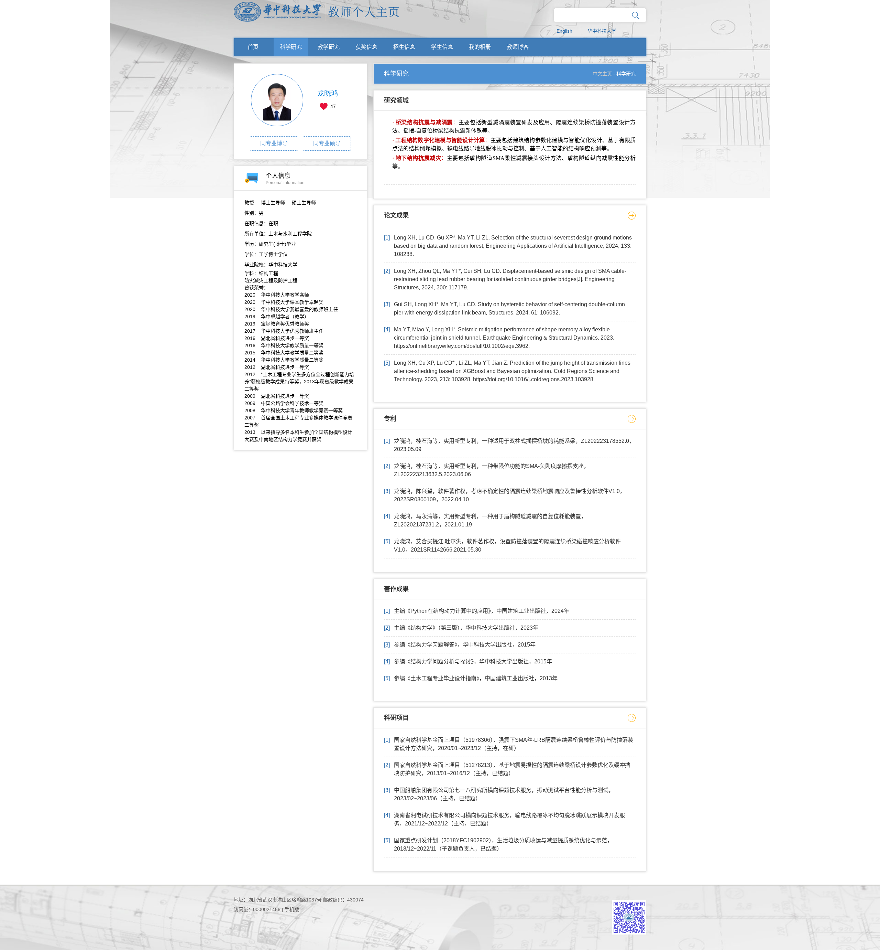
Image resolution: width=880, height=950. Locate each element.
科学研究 (291, 47)
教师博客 (518, 47)
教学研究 (329, 47)
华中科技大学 (601, 31)
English (564, 31)
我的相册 (480, 47)
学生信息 (442, 47)
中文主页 (602, 73)
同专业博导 (274, 143)
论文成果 (396, 215)
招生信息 (404, 47)
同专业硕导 (327, 143)
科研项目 (396, 717)
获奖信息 (366, 47)
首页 (253, 47)
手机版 (292, 909)
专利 (390, 418)
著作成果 (396, 589)
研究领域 (396, 100)
